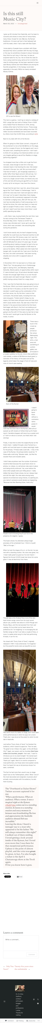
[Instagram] (34, 999)
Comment (31, 954)
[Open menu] (37, 3)
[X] (38, 999)
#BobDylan (10, 805)
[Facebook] (38, 1003)
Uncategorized (22, 23)
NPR (36, 134)
